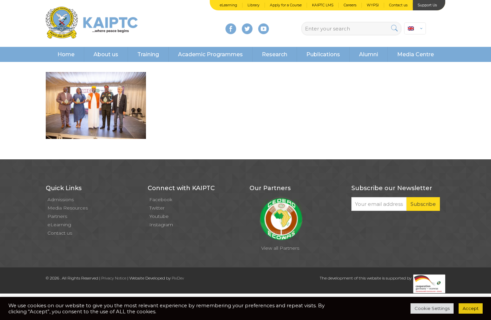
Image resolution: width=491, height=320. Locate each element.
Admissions (60, 199)
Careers (350, 5)
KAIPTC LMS (322, 5)
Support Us (427, 5)
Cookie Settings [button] (432, 308)
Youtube (159, 216)
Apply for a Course (286, 5)
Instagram (161, 224)
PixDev (178, 278)
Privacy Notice (113, 278)
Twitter (157, 208)
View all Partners (280, 248)
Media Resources (67, 208)
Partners (57, 216)
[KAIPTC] (92, 23)
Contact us (398, 5)
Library (254, 5)
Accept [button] (471, 308)
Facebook (160, 199)
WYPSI (373, 5)
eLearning (228, 5)
